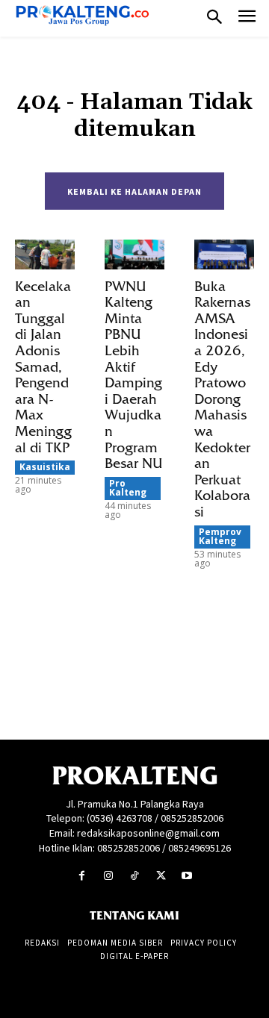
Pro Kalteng (127, 488)
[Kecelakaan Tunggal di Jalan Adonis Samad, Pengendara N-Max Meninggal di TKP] (45, 254)
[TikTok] (134, 875)
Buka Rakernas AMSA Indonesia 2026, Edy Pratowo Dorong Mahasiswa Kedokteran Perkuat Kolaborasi (222, 399)
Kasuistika (44, 466)
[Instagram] (108, 875)
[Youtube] (187, 875)
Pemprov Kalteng (220, 536)
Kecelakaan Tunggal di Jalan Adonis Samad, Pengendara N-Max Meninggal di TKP (43, 367)
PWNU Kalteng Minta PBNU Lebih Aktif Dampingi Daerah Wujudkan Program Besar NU (134, 375)
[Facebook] (81, 875)
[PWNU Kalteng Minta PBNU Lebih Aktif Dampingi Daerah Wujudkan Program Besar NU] (134, 254)
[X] (161, 875)
